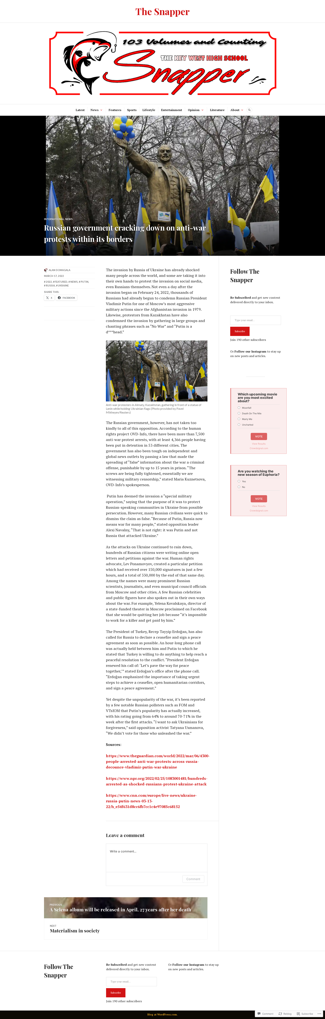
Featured (61, 281)
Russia (50, 285)
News (94, 110)
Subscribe (240, 331)
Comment (193, 879)
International (54, 219)
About (234, 110)
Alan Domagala (59, 270)
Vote (259, 436)
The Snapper (162, 11)
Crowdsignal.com (259, 448)
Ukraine (63, 285)
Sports (132, 110)
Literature (217, 110)
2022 (49, 281)
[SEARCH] (249, 110)
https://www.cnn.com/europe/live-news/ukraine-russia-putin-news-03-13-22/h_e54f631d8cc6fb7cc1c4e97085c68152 (151, 801)
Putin (84, 281)
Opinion (194, 110)
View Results (259, 443)
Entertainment (171, 110)
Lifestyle (148, 110)
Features (115, 110)
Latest (80, 110)
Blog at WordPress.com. (162, 1014)
